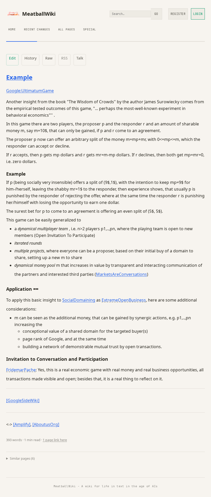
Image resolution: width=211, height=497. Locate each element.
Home (12, 29)
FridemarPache (21, 370)
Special (89, 29)
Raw (48, 58)
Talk (79, 58)
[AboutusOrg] (45, 424)
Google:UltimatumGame (30, 90)
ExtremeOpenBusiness (124, 300)
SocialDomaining (78, 300)
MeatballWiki (39, 13)
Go (156, 14)
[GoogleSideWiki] (22, 400)
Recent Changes (37, 29)
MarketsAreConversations (121, 274)
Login (198, 14)
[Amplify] (21, 424)
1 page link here (55, 440)
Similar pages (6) (22, 458)
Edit (12, 58)
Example (19, 77)
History (30, 58)
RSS (64, 58)
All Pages (66, 29)
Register (178, 14)
